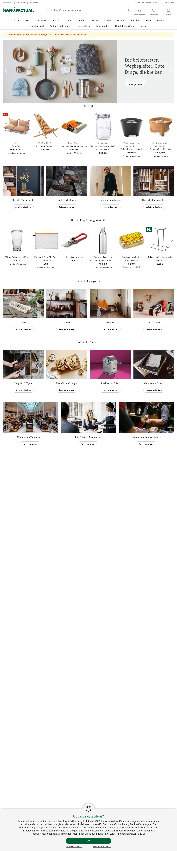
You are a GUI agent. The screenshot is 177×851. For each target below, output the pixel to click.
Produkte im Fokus (110, 383)
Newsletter (33, 3)
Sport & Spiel (154, 322)
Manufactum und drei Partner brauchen (40, 821)
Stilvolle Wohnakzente (23, 199)
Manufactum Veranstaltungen (146, 437)
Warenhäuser (8, 3)
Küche (67, 322)
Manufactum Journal (154, 383)
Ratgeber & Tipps (23, 383)
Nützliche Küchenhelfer (154, 199)
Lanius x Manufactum (110, 199)
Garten (23, 322)
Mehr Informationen (102, 846)
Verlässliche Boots (67, 199)
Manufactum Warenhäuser (30, 437)
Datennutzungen (128, 821)
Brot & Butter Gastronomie (88, 437)
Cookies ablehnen (74, 846)
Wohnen (110, 322)
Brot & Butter (21, 3)
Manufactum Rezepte (66, 383)
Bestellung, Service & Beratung (155, 3)
